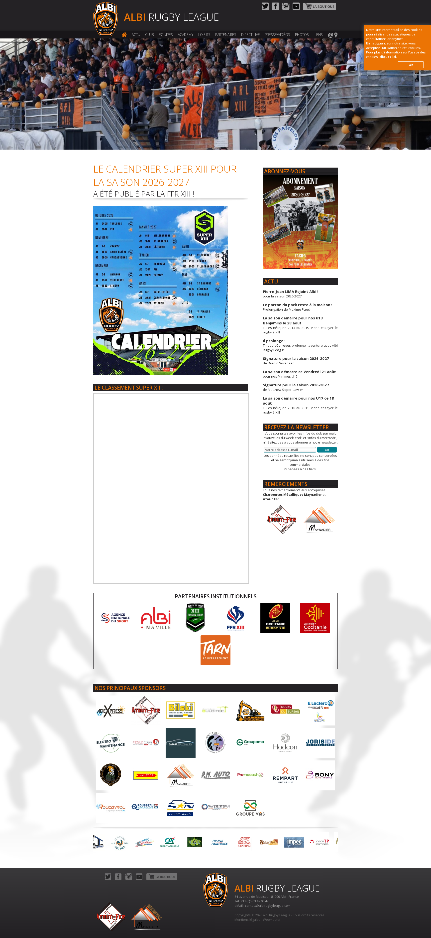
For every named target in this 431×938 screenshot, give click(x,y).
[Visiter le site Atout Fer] (281, 519)
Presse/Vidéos (277, 34)
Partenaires (225, 34)
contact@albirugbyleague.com (268, 905)
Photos (302, 34)
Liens (318, 34)
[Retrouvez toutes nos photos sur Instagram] (286, 8)
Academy (185, 34)
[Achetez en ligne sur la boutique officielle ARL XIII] (319, 8)
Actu (136, 34)
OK (411, 64)
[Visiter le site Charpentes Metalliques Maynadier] (319, 519)
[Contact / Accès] (333, 35)
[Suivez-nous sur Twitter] (265, 8)
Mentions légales (247, 919)
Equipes (166, 34)
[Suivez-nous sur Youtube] (296, 8)
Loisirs (204, 34)
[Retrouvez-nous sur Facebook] (275, 8)
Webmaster (272, 919)
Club (149, 34)
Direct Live (250, 34)
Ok (327, 450)
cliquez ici (387, 56)
